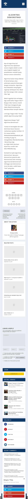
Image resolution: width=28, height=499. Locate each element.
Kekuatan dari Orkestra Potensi (14, 406)
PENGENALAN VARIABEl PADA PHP (12, 295)
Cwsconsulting (7, 454)
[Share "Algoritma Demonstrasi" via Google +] (12, 195)
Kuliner (13, 385)
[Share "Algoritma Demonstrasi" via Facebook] (6, 195)
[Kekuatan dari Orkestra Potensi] (6, 407)
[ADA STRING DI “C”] (14, 305)
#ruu (9, 146)
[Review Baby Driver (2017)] (14, 252)
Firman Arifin (12, 20)
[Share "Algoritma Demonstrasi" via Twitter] (9, 195)
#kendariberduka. (18, 140)
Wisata (14, 387)
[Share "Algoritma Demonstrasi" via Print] (18, 198)
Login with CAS (14, 373)
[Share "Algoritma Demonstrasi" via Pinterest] (18, 195)
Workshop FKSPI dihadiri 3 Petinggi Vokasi (14, 391)
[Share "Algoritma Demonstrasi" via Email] (15, 198)
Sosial (18, 21)
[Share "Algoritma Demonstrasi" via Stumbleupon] (12, 198)
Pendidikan (13, 21)
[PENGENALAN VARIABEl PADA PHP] (14, 287)
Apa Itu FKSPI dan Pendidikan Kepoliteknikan (15, 413)
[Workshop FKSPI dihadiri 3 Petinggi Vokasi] (6, 391)
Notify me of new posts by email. (12, 360)
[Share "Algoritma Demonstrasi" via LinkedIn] (21, 195)
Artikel (6, 21)
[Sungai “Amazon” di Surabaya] (6, 384)
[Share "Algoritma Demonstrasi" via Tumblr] (15, 195)
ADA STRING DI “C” (9, 313)
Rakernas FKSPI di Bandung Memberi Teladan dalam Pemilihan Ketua (15, 398)
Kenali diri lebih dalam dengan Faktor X (12, 465)
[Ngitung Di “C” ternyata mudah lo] (14, 269)
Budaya (18, 384)
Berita (16, 401)
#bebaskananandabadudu (12, 135)
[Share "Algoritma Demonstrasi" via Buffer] (9, 198)
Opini (9, 21)
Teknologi (10, 387)
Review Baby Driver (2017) (11, 260)
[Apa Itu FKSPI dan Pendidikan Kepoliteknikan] (6, 413)
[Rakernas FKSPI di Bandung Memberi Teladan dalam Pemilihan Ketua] (6, 398)
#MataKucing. (11, 148)
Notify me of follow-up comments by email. (9, 357)
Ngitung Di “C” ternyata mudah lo (13, 277)
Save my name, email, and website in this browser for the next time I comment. (13, 353)
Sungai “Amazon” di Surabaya (15, 383)
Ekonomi (10, 385)
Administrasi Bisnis (9, 458)
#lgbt (8, 144)
